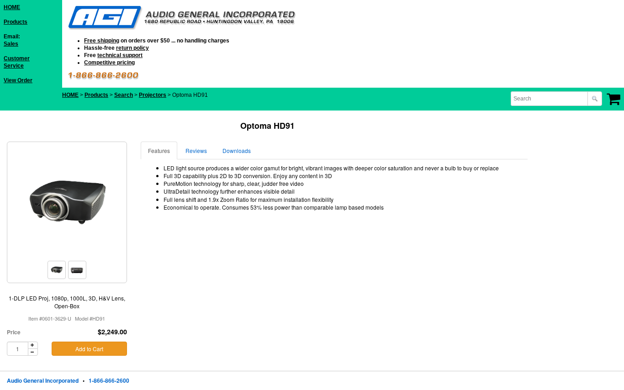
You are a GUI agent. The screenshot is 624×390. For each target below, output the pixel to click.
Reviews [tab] (196, 150)
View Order (18, 80)
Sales (11, 44)
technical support (120, 55)
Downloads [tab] (236, 150)
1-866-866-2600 (109, 380)
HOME (12, 7)
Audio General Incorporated (43, 380)
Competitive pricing (109, 62)
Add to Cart (89, 349)
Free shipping (101, 40)
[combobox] (550, 98)
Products (15, 22)
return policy (132, 48)
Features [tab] (159, 150)
